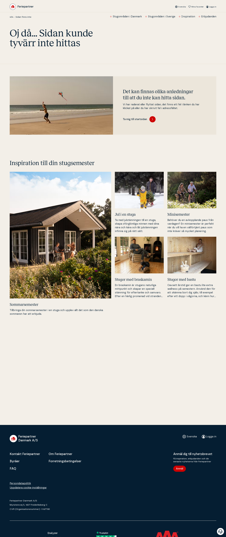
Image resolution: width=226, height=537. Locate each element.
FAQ (13, 468)
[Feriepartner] (22, 7)
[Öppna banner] (220, 531)
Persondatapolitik (20, 483)
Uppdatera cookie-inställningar (28, 487)
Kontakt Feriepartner (25, 454)
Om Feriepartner (60, 454)
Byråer (15, 461)
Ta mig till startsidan (135, 119)
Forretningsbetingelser (65, 461)
